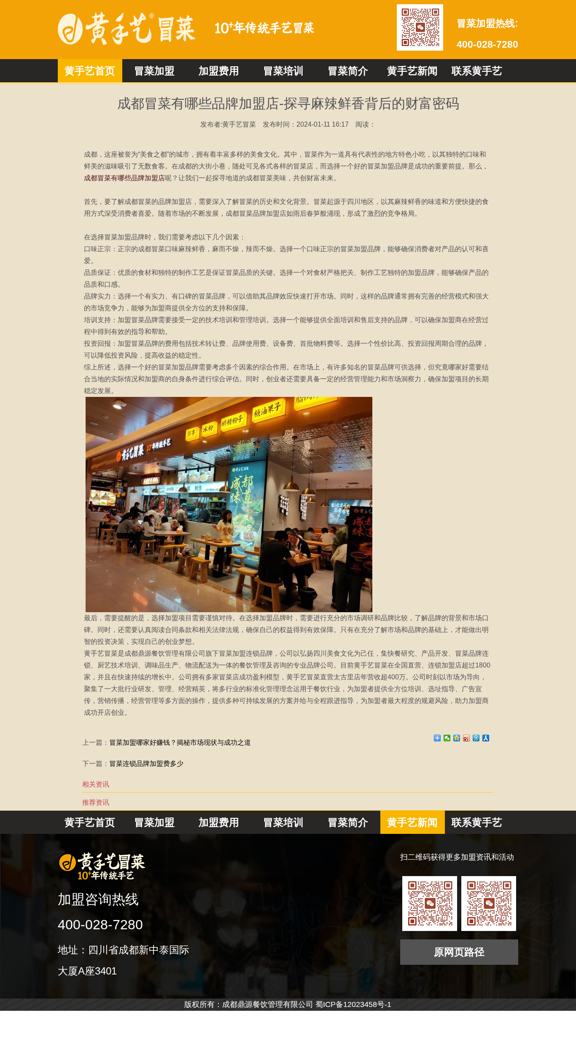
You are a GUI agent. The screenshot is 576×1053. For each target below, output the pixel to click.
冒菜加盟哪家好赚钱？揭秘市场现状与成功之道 (180, 742)
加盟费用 (219, 70)
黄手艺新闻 (412, 70)
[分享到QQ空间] (456, 738)
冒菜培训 (283, 70)
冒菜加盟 (154, 70)
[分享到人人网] (486, 738)
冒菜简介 (348, 70)
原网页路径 (459, 952)
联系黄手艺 (477, 70)
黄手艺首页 (90, 70)
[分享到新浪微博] (466, 738)
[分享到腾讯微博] (476, 738)
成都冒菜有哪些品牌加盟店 (124, 178)
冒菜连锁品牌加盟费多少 (146, 763)
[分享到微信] (447, 738)
